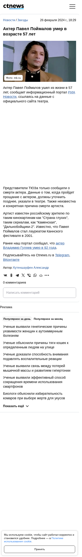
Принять (39, 549)
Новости (9, 20)
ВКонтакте (11, 260)
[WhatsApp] (35, 275)
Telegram (62, 255)
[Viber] (29, 275)
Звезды (22, 20)
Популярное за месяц (48, 318)
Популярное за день (17, 318)
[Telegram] (17, 275)
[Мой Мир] (41, 275)
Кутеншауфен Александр (31, 267)
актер (60, 243)
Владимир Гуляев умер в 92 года (29, 248)
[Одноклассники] (11, 275)
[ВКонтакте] (5, 275)
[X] (23, 275)
